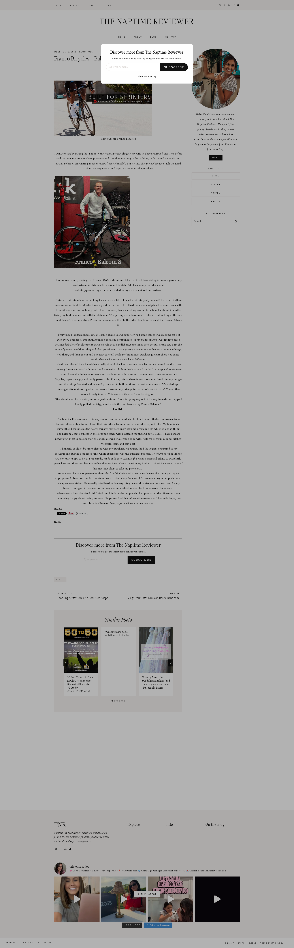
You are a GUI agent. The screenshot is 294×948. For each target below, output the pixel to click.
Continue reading (147, 76)
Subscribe (174, 67)
